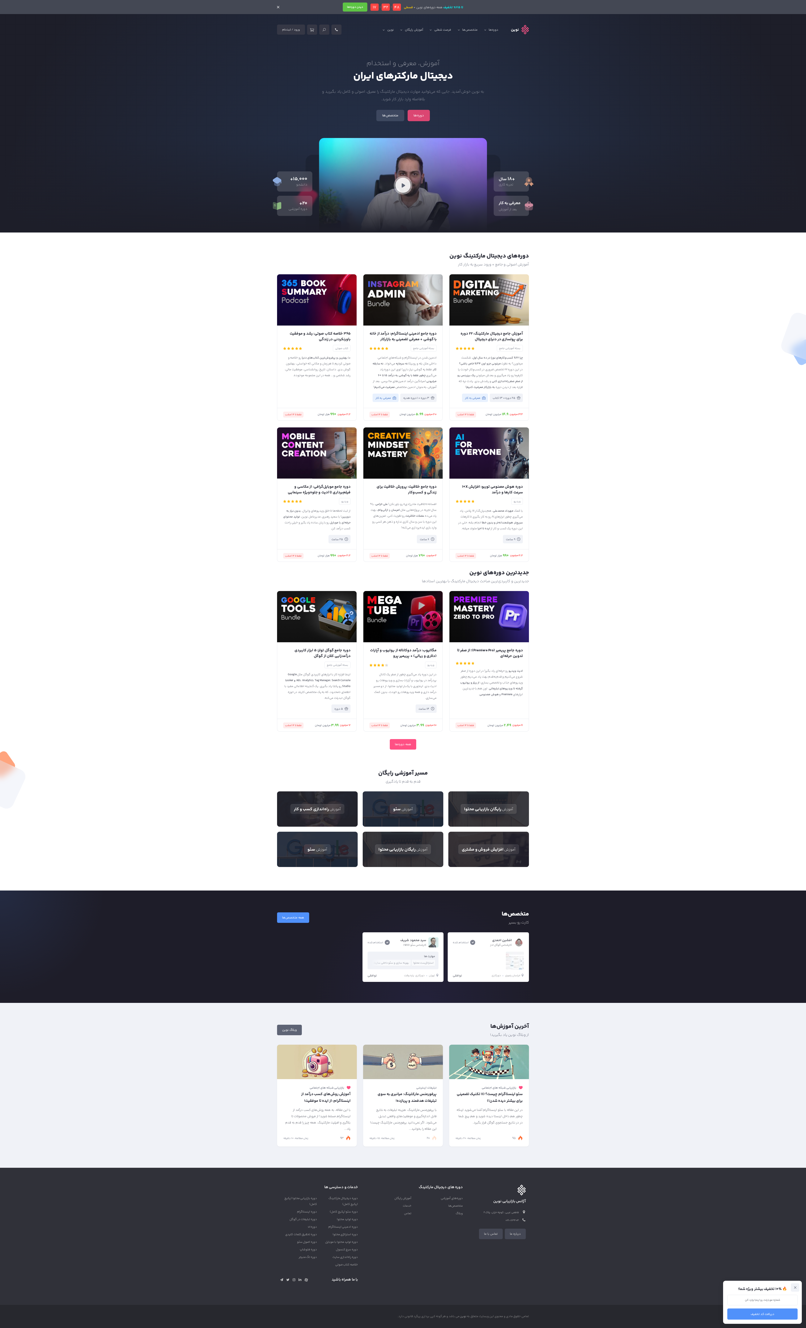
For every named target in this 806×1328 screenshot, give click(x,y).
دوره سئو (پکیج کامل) (344, 1212)
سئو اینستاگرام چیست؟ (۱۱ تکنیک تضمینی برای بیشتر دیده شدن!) (490, 1097)
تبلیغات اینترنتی (426, 1088)
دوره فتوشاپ (308, 1249)
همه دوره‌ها (403, 744)
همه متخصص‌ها (293, 917)
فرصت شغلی (442, 30)
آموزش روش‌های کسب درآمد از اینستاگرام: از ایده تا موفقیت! (326, 1097)
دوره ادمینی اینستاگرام (343, 1227)
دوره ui (312, 1227)
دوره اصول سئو (307, 1242)
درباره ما (515, 1234)
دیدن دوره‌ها (355, 7)
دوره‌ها (493, 30)
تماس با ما (491, 1234)
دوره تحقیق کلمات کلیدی (301, 1234)
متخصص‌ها (470, 30)
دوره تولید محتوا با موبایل (341, 1242)
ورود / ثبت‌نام (291, 30)
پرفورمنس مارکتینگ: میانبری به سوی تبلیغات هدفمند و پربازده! (407, 1097)
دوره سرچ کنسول (347, 1249)
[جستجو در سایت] (324, 30)
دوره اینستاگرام (307, 1212)
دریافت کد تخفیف (763, 1314)
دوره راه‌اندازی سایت (345, 1257)
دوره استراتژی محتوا (345, 1234)
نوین (390, 30)
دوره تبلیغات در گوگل (303, 1219)
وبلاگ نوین (289, 1030)
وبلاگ (459, 1213)
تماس (407, 1213)
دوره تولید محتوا (347, 1219)
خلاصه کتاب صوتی (346, 1264)
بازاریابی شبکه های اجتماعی (499, 1088)
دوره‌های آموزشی (452, 1198)
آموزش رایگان (414, 30)
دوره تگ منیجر (308, 1257)
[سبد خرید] (312, 30)
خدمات (407, 1206)
